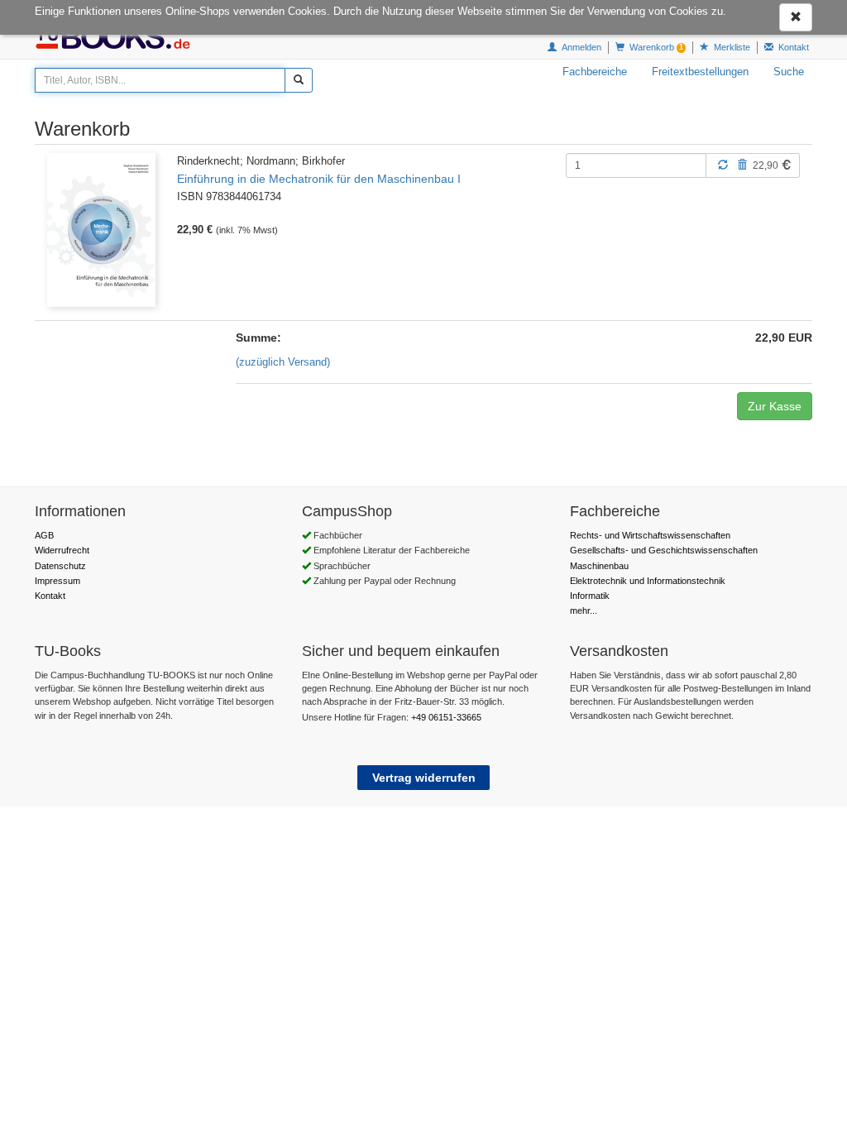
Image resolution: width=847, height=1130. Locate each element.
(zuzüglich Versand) (283, 362)
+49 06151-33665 (446, 717)
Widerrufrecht (62, 550)
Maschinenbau (599, 566)
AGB (44, 535)
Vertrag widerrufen (424, 777)
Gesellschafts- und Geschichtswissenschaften (664, 550)
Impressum (57, 581)
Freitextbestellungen (700, 71)
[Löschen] (742, 165)
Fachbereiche (594, 71)
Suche (788, 71)
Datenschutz (60, 566)
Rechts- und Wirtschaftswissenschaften (650, 535)
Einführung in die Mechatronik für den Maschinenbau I (319, 178)
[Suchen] (299, 80)
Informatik (590, 596)
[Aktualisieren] (723, 165)
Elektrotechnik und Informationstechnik (647, 581)
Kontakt (50, 596)
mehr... (583, 610)
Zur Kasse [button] (775, 406)
